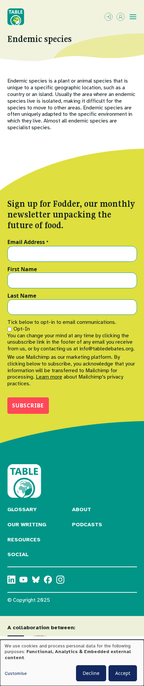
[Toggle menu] (133, 16)
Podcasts (87, 524)
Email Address (28, 242)
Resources (24, 539)
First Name (22, 269)
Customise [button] (16, 673)
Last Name (21, 296)
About (81, 509)
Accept (122, 673)
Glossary (22, 509)
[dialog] (72, 663)
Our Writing (26, 524)
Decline (91, 673)
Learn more (49, 377)
